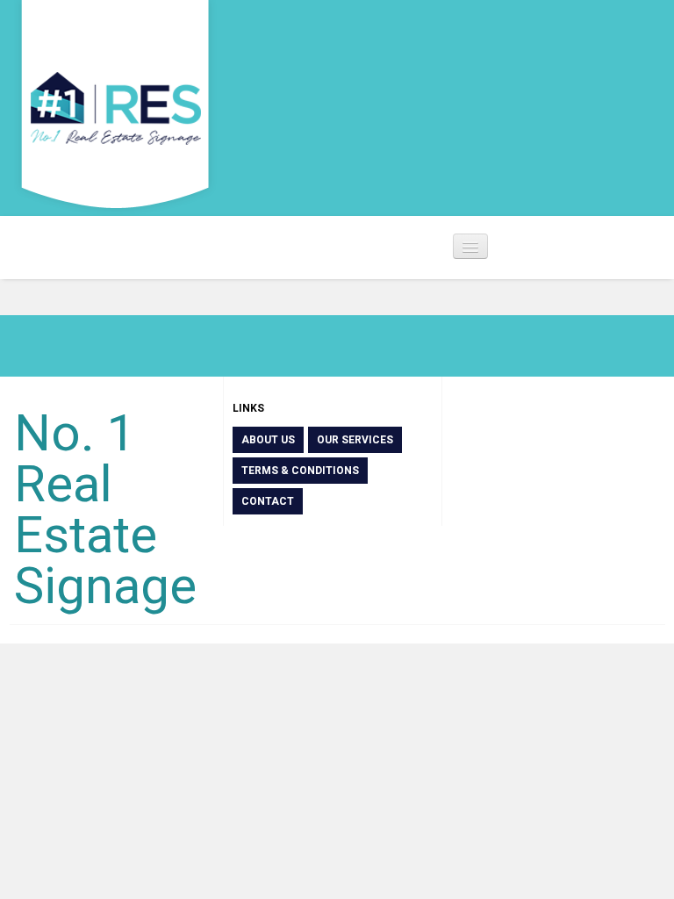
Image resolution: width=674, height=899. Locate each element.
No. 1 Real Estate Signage (105, 509)
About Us (268, 440)
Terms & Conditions (300, 470)
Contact (267, 501)
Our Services (355, 440)
